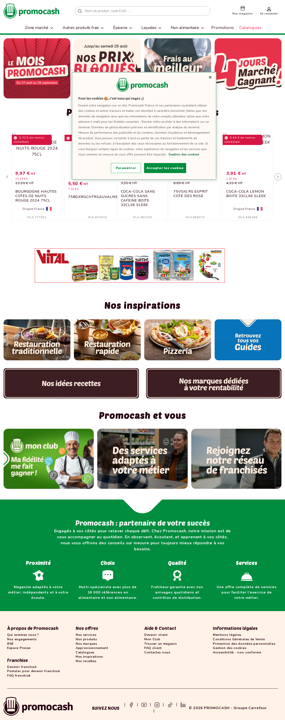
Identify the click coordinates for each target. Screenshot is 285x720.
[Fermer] (210, 77)
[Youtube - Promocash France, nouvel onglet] (144, 704)
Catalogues (250, 27)
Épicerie (120, 27)
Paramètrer (126, 168)
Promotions (222, 27)
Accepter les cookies (165, 168)
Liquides (149, 27)
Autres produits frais (81, 27)
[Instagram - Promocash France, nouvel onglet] (157, 704)
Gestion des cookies (184, 154)
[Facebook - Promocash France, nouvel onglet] (131, 704)
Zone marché (36, 27)
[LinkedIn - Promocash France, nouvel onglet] (183, 704)
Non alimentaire (185, 27)
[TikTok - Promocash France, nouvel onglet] (170, 704)
